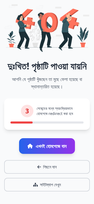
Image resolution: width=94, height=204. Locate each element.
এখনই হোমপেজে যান (51, 146)
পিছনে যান (50, 167)
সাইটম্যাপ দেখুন (50, 185)
